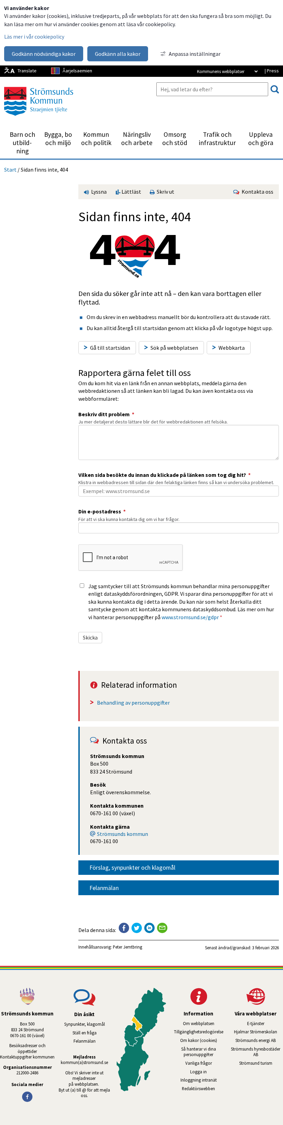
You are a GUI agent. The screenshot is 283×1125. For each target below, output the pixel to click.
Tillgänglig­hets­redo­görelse (198, 1031)
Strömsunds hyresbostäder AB (257, 1051)
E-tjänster (265, 1023)
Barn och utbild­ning (22, 142)
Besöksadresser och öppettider (28, 1048)
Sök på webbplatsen (174, 347)
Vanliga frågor (198, 1063)
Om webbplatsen (198, 1023)
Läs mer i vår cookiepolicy (34, 36)
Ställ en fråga (84, 1032)
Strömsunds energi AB (259, 1040)
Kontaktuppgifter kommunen (27, 1057)
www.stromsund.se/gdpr (190, 617)
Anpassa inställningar (195, 53)
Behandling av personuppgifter (133, 702)
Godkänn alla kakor (117, 53)
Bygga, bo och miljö (58, 138)
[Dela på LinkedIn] (149, 928)
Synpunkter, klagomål (84, 1024)
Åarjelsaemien (77, 71)
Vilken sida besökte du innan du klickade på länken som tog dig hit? (164, 474)
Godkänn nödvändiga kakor (44, 53)
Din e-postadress (102, 511)
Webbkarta (231, 347)
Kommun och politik (96, 138)
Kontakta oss (256, 191)
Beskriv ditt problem (106, 414)
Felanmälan (104, 888)
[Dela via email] (162, 928)
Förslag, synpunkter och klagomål (132, 867)
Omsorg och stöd (174, 138)
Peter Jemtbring (127, 947)
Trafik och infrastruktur (217, 138)
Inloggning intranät (203, 1080)
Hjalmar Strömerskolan (258, 1031)
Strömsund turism (261, 1063)
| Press (271, 71)
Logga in (198, 1071)
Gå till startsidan (110, 347)
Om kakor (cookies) (198, 1040)
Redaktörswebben (198, 1088)
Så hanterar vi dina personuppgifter (198, 1051)
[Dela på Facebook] (124, 928)
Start (10, 169)
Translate (27, 71)
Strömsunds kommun (122, 833)
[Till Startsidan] (38, 118)
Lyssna (98, 191)
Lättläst (130, 191)
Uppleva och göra (260, 138)
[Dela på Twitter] (136, 928)
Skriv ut (164, 191)
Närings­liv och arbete (137, 138)
